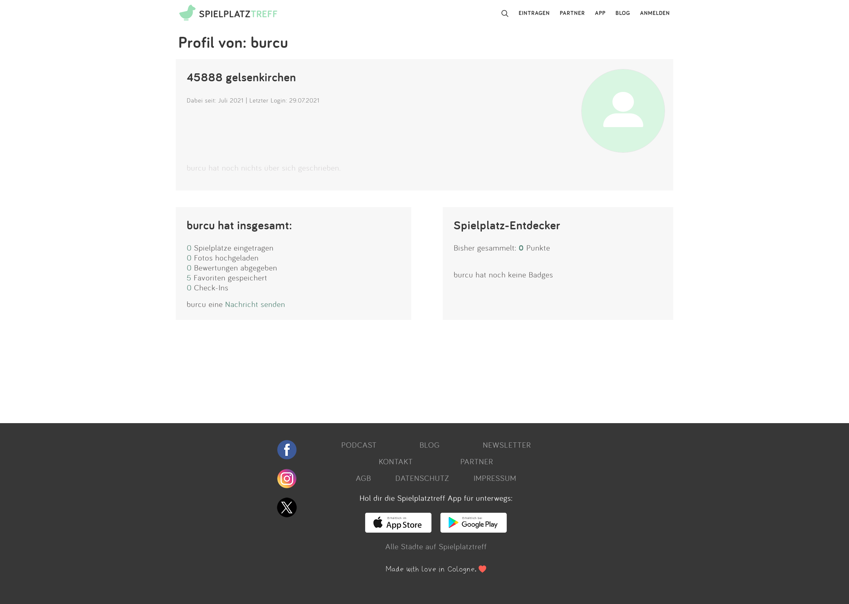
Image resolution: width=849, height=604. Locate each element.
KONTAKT (396, 461)
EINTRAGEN (534, 13)
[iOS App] (398, 530)
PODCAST (359, 445)
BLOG (623, 13)
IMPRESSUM (495, 478)
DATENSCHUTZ (422, 478)
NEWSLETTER (507, 445)
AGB (363, 478)
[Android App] (473, 530)
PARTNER (572, 13)
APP (600, 13)
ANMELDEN (655, 13)
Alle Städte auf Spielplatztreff (436, 546)
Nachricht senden (255, 304)
